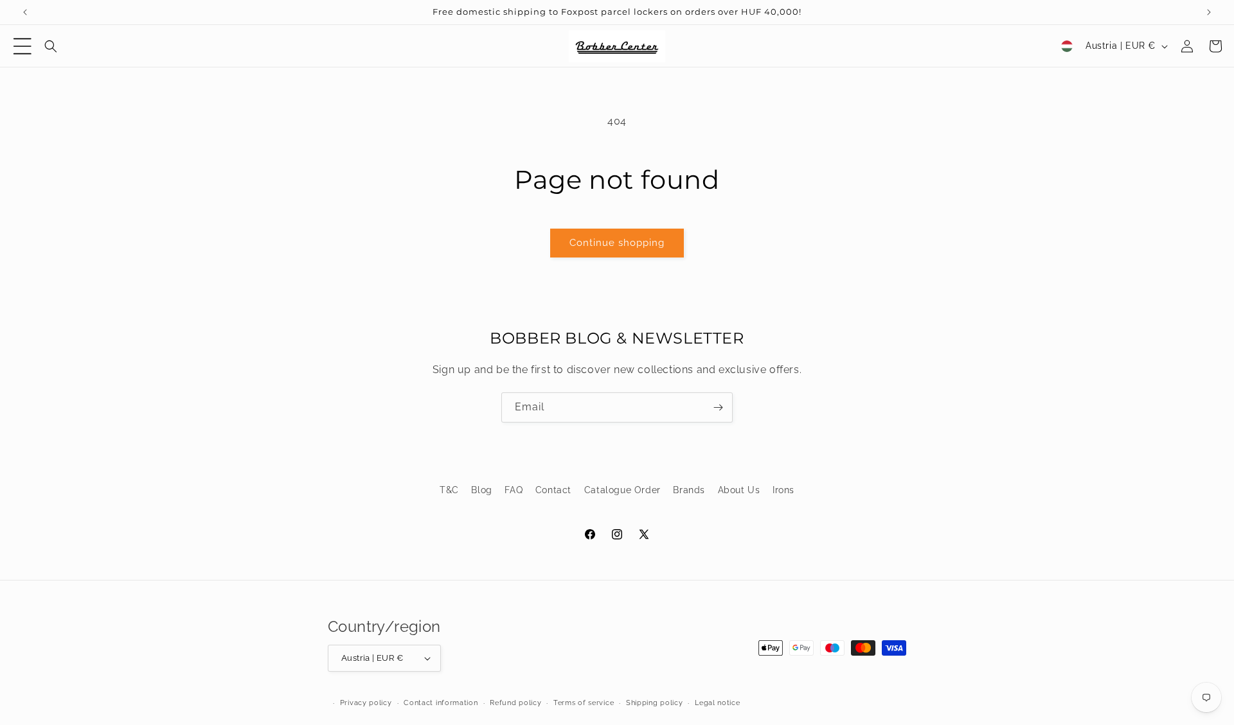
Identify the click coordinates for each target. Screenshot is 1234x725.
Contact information (441, 703)
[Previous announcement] (25, 12)
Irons (783, 490)
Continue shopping (617, 243)
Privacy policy (366, 703)
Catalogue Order (622, 490)
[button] (22, 46)
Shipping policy (654, 703)
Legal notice (717, 703)
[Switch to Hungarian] (1067, 46)
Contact (553, 490)
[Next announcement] (1209, 12)
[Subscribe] (718, 407)
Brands (689, 490)
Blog (481, 490)
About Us (739, 490)
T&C (449, 490)
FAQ (514, 490)
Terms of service (583, 703)
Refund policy (515, 703)
